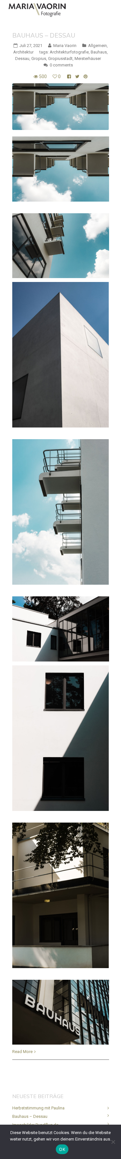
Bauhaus (99, 52)
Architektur (23, 52)
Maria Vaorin (64, 45)
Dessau (22, 58)
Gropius (38, 58)
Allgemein (97, 45)
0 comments (61, 65)
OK (62, 1149)
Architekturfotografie (69, 52)
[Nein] (113, 1142)
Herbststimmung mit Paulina (38, 1108)
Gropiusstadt (60, 58)
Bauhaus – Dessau (43, 35)
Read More (22, 1051)
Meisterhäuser (88, 58)
